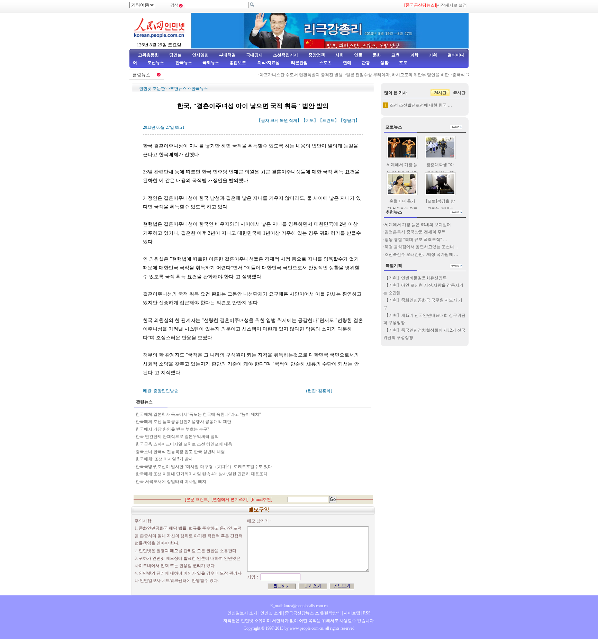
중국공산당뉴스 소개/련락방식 (313, 613)
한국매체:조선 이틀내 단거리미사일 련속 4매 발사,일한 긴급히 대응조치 (202, 473)
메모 (310, 120)
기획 (433, 55)
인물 (358, 55)
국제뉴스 (210, 62)
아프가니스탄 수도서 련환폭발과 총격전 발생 (295, 74)
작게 (293, 120)
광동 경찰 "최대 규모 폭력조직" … (415, 239)
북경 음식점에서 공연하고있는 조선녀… (421, 246)
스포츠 (325, 62)
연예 (346, 62)
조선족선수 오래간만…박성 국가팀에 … (421, 254)
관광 (366, 62)
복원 (284, 120)
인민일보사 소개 (242, 613)
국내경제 (254, 55)
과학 (414, 55)
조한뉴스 (178, 88)
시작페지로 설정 (452, 5)
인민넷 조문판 (152, 88)
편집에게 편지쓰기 (230, 499)
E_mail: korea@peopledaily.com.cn (299, 605)
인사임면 (200, 55)
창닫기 (349, 120)
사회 (339, 55)
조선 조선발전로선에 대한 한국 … (421, 105)
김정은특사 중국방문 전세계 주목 (415, 232)
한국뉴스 (183, 62)
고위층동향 (148, 55)
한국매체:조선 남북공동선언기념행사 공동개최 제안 (183, 421)
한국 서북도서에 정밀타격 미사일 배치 (171, 481)
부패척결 (227, 55)
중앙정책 (316, 55)
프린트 (328, 120)
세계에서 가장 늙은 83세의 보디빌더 (417, 224)
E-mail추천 (261, 499)
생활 (384, 62)
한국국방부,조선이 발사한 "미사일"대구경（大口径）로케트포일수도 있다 (204, 466)
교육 (395, 55)
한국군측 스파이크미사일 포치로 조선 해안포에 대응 (184, 444)
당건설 (175, 55)
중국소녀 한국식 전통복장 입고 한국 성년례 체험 (180, 451)
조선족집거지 (285, 55)
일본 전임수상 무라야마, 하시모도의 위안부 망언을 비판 (391, 74)
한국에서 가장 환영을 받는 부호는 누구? (172, 429)
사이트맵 (352, 613)
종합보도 (237, 62)
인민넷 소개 (270, 613)
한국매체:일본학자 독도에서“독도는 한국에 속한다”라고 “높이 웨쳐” (198, 414)
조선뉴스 (156, 62)
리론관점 (299, 62)
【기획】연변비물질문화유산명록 (415, 278)
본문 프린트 (197, 499)
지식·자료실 (269, 62)
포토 (403, 62)
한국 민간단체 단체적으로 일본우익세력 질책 (177, 436)
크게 (274, 120)
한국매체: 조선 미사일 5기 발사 (164, 459)
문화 (377, 55)
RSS (367, 613)
